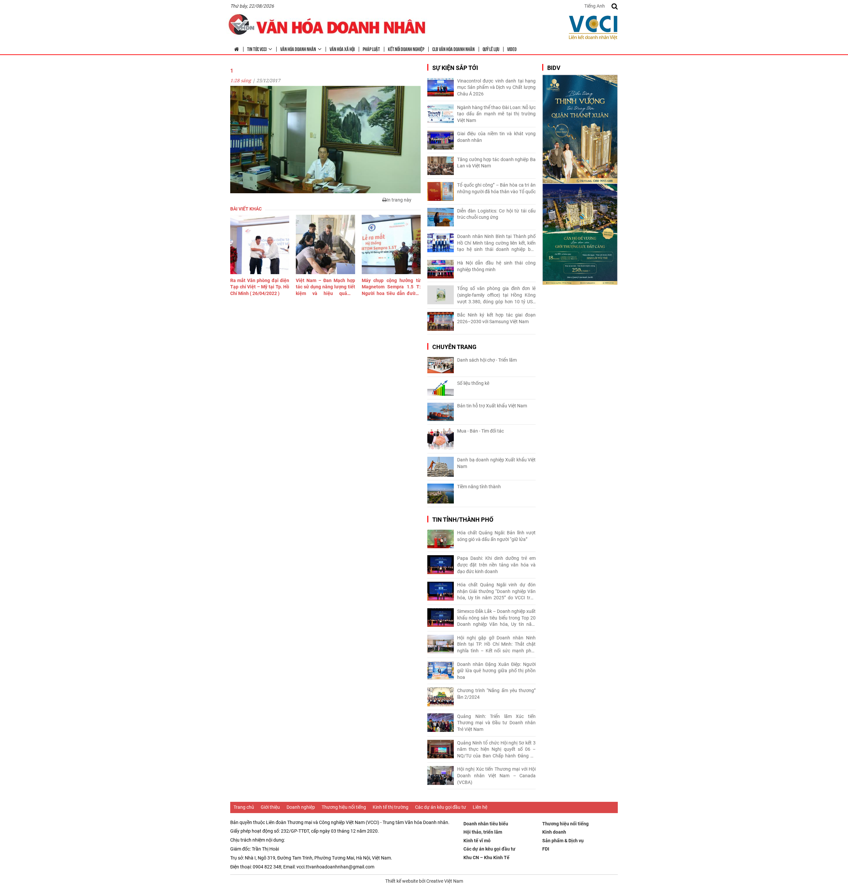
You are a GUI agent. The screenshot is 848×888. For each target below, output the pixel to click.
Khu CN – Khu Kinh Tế (486, 857)
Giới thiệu (270, 807)
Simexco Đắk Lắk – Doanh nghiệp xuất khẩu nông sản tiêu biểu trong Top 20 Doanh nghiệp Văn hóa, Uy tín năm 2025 (496, 618)
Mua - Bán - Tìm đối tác (480, 431)
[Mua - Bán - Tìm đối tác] (440, 439)
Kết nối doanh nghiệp (406, 48)
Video (511, 48)
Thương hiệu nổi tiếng (344, 807)
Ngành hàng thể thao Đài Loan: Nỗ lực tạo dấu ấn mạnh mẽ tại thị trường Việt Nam (496, 114)
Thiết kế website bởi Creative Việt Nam (424, 881)
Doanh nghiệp (301, 807)
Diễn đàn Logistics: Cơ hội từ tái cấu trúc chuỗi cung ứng (496, 214)
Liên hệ (480, 807)
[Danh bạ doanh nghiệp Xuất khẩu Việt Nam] (440, 467)
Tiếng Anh (594, 6)
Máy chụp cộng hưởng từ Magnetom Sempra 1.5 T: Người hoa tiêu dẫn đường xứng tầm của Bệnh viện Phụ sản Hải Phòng (391, 287)
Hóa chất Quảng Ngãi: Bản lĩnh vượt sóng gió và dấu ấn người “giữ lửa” (496, 536)
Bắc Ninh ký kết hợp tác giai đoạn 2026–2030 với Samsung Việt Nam (496, 318)
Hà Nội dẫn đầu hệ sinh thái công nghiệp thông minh (496, 266)
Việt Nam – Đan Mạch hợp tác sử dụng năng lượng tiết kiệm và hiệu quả (325, 287)
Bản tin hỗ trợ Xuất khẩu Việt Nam (492, 405)
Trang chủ (244, 807)
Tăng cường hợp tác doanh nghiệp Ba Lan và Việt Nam (496, 163)
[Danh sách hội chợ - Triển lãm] (440, 365)
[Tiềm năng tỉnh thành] (440, 493)
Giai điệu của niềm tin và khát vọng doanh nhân (496, 137)
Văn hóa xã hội (342, 48)
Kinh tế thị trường (390, 807)
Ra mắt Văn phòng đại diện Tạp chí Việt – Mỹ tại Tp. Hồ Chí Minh (259, 287)
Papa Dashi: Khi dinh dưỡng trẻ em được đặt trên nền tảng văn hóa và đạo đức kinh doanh (496, 565)
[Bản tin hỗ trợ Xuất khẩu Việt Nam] (440, 412)
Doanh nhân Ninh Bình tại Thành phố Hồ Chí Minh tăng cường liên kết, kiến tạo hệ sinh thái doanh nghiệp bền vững (496, 243)
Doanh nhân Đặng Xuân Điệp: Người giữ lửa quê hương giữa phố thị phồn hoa (496, 671)
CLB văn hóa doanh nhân (453, 48)
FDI (545, 849)
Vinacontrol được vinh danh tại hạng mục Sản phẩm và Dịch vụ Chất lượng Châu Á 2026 (496, 87)
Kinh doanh (554, 832)
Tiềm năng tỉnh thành (479, 486)
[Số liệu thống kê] (440, 388)
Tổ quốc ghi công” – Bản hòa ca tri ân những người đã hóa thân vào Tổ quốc (496, 188)
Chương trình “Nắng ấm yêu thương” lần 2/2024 (496, 694)
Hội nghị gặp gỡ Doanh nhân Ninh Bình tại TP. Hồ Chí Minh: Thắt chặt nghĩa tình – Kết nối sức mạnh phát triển (496, 644)
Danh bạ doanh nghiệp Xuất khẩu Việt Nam (496, 463)
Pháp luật (371, 48)
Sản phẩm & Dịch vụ (563, 840)
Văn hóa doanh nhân (298, 48)
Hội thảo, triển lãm (482, 832)
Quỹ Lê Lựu (491, 48)
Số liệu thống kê (473, 383)
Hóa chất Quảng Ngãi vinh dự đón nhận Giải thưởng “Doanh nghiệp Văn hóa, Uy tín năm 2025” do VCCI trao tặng (496, 591)
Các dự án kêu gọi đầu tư (440, 807)
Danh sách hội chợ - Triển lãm (487, 360)
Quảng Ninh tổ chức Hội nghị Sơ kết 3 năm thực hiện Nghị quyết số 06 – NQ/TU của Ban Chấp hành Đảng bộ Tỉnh (496, 749)
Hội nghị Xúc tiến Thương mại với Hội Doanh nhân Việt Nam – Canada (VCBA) (496, 775)
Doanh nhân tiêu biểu (485, 823)
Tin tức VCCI (257, 48)
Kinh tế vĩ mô (477, 840)
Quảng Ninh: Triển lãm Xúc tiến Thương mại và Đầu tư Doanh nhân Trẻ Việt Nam (496, 723)
